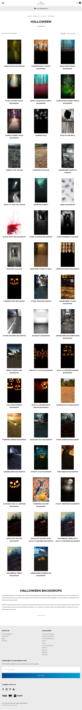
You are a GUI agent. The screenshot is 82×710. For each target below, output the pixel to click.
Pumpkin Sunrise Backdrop (14, 439)
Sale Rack (45, 654)
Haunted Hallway (14, 269)
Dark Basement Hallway (67, 237)
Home (29, 16)
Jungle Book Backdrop (14, 66)
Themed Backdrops (48, 638)
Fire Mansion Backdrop (67, 472)
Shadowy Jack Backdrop (41, 439)
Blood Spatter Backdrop (14, 237)
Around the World (47, 645)
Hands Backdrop (67, 204)
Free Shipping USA (42, 8)
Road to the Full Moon (14, 204)
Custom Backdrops (48, 636)
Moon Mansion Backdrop (67, 439)
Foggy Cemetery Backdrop (68, 504)
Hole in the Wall (67, 135)
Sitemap (4, 641)
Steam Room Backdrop (41, 301)
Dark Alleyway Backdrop (41, 237)
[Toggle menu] (3, 3)
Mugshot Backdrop (41, 336)
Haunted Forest (41, 204)
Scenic (44, 643)
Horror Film (41, 135)
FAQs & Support (7, 634)
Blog (3, 638)
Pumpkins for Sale (41, 170)
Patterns (44, 647)
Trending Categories (48, 634)
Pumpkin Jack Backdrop (14, 301)
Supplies (44, 652)
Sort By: (63, 33)
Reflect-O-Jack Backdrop (41, 370)
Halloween (51, 16)
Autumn (43, 16)
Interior (44, 641)
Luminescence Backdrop (14, 472)
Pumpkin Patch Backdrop (67, 405)
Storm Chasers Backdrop (14, 336)
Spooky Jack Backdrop (41, 472)
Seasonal (36, 16)
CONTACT (5, 636)
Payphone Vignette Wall (41, 269)
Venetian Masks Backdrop (67, 269)
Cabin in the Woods (14, 170)
